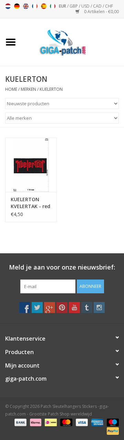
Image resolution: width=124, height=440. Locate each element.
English (26, 6)
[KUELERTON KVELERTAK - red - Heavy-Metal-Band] (31, 165)
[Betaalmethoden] (20, 422)
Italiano (52, 6)
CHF (109, 6)
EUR (63, 6)
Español (43, 6)
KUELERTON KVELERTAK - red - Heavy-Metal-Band (30, 203)
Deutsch (17, 6)
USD (86, 6)
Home (11, 89)
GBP (74, 6)
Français (35, 6)
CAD (98, 6)
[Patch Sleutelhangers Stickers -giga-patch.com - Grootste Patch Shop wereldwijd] (72, 41)
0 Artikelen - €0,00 (101, 11)
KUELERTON (51, 89)
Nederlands (8, 6)
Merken (28, 89)
